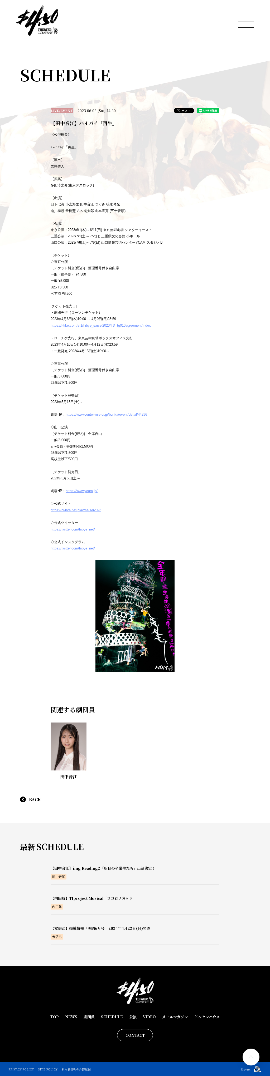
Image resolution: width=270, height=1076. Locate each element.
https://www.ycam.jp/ (82, 491)
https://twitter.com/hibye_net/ (73, 529)
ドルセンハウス (207, 1016)
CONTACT (135, 1035)
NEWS (71, 1016)
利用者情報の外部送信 (76, 1069)
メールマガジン (175, 1016)
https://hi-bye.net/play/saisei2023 (76, 510)
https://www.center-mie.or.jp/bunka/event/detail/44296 (106, 414)
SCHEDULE (112, 1016)
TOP (54, 1016)
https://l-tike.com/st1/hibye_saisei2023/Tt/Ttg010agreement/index (101, 325)
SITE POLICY (47, 1069)
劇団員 (89, 1016)
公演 (133, 1016)
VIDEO (149, 1016)
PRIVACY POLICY (21, 1069)
